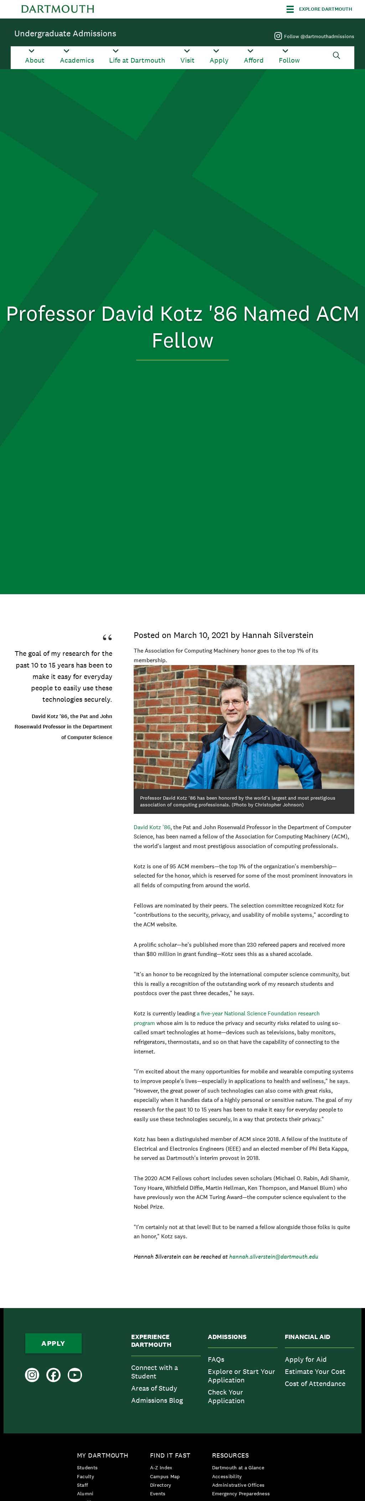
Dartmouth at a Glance (238, 1467)
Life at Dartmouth (137, 60)
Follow (289, 60)
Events (158, 1493)
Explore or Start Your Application (241, 1376)
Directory (160, 1485)
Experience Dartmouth (151, 1341)
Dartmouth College (57, 9)
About (35, 60)
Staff (82, 1485)
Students (87, 1467)
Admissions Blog (157, 1400)
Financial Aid (307, 1337)
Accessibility (227, 1476)
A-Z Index (161, 1467)
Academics (77, 60)
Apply (219, 60)
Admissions (227, 1337)
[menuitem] (166, 1371)
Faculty (85, 1476)
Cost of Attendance (315, 1383)
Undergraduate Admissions (65, 33)
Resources (230, 1455)
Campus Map (165, 1476)
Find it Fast (170, 1455)
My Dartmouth (103, 1455)
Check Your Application (226, 1396)
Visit (187, 60)
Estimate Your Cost (315, 1371)
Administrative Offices (238, 1485)
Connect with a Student (154, 1372)
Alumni (85, 1493)
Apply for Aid (306, 1359)
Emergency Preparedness (241, 1493)
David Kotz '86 (152, 827)
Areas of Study (154, 1388)
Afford (254, 60)
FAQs (216, 1359)
